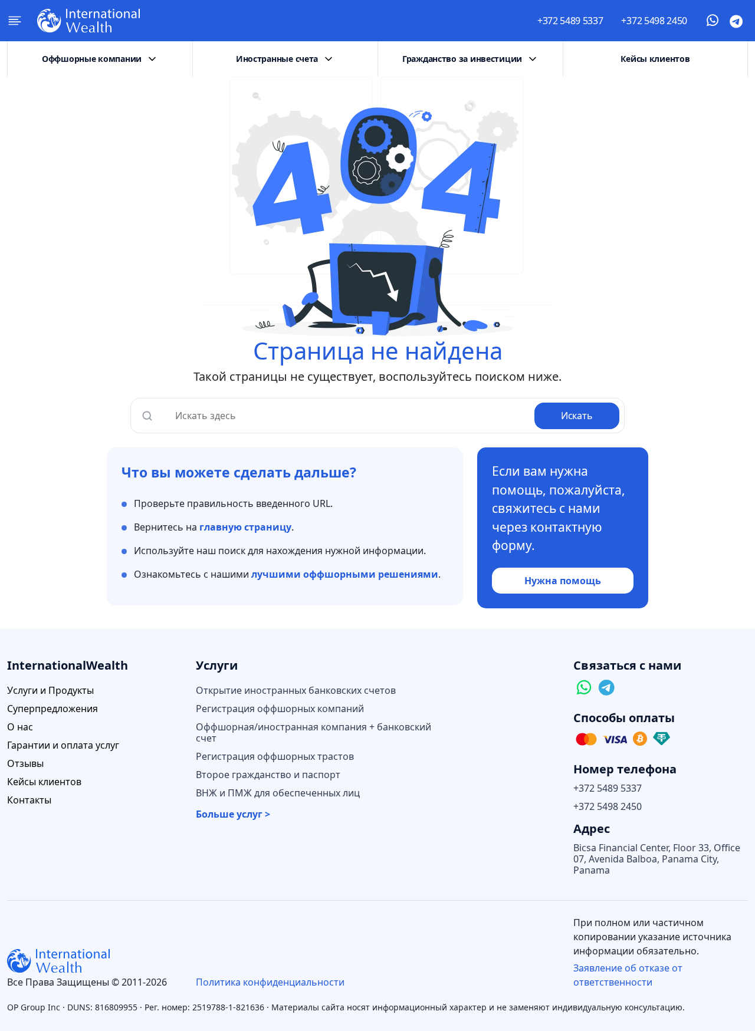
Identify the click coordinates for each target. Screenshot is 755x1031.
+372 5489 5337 (570, 20)
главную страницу (245, 527)
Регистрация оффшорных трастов (275, 756)
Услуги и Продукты (50, 690)
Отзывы (25, 763)
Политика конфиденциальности (270, 982)
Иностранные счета (277, 58)
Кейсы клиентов (655, 58)
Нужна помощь (562, 580)
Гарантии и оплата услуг (63, 745)
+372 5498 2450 (654, 20)
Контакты (29, 800)
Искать (576, 415)
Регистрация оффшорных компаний (280, 709)
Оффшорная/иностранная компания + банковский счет (313, 733)
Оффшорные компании (92, 58)
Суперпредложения (52, 709)
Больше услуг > (233, 814)
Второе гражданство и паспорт (268, 775)
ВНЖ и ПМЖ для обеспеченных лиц (278, 793)
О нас (20, 727)
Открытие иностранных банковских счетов (296, 690)
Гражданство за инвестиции (462, 58)
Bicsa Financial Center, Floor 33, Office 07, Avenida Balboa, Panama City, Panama (656, 859)
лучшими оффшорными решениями (344, 574)
